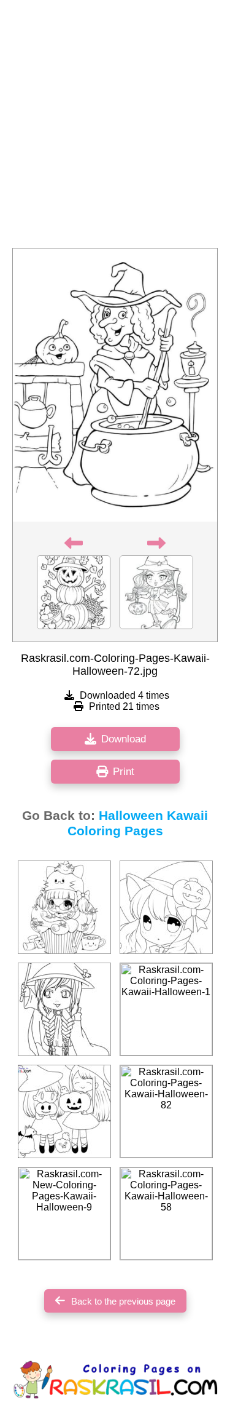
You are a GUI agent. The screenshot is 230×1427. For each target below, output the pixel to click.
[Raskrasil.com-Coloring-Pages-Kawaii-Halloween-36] (64, 1009)
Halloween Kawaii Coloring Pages (138, 823)
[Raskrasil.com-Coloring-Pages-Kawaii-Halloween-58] (166, 1213)
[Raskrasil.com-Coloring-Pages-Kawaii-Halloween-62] (64, 907)
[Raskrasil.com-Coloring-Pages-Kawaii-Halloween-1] (166, 1009)
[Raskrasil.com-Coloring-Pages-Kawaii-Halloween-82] (166, 1111)
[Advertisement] (115, 127)
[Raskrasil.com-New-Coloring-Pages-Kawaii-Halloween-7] (64, 1111)
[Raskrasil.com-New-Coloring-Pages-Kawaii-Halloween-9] (64, 1213)
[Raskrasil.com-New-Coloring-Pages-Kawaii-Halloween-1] (166, 907)
